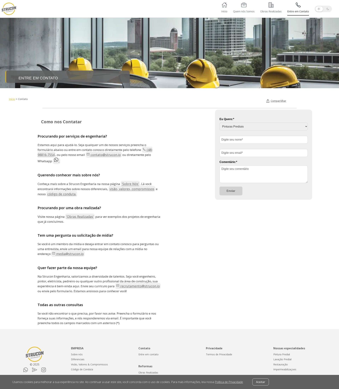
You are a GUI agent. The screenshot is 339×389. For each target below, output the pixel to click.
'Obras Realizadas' (80, 216)
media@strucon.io (69, 254)
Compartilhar (278, 100)
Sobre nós (77, 354)
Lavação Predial (282, 359)
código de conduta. (61, 194)
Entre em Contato (298, 11)
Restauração (280, 364)
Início (224, 11)
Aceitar (260, 382)
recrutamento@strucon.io (139, 286)
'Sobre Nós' (130, 184)
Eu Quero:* (226, 119)
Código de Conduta (82, 369)
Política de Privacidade (229, 382)
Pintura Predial (281, 354)
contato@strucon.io (105, 155)
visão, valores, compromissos (131, 189)
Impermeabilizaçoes (284, 369)
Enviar (231, 190)
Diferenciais (77, 359)
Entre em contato (148, 354)
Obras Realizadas (271, 11)
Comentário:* (228, 161)
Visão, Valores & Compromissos (89, 364)
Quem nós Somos (244, 11)
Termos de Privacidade (219, 354)
